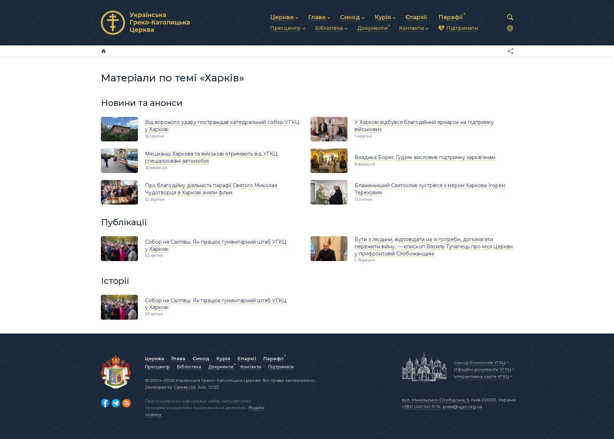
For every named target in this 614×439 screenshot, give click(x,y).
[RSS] (126, 403)
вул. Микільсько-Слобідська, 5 (435, 399)
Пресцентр (157, 366)
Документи (220, 366)
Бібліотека (189, 366)
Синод (201, 358)
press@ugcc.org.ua (462, 406)
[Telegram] (116, 403)
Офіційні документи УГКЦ (482, 369)
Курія (223, 358)
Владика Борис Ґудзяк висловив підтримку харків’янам (425, 157)
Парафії (273, 358)
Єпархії (246, 358)
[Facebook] (105, 403)
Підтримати (281, 366)
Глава (178, 358)
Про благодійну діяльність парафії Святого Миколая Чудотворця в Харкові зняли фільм (211, 189)
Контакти (251, 366)
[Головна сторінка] (103, 51)
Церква (154, 358)
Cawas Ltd (184, 387)
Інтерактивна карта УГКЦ (481, 376)
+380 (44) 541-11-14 (421, 406)
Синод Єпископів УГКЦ (479, 362)
